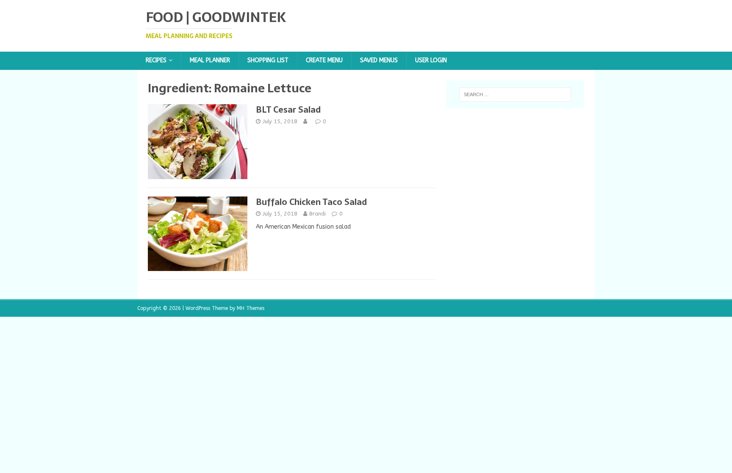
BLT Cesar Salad (288, 109)
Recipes (156, 60)
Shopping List (267, 60)
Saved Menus (379, 60)
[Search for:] (515, 94)
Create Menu (324, 60)
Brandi (317, 213)
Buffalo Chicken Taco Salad (311, 202)
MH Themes (250, 308)
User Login (431, 60)
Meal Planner (210, 60)
